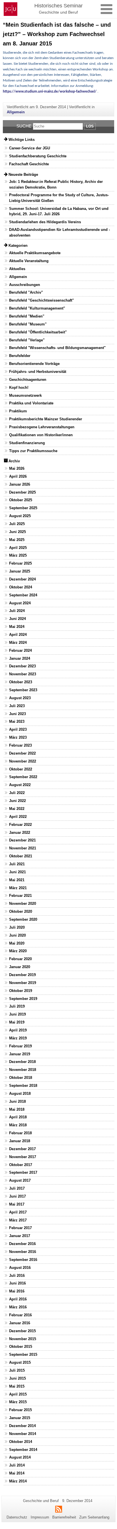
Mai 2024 (16, 626)
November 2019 (22, 983)
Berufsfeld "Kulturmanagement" (37, 308)
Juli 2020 (17, 927)
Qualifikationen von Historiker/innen (41, 435)
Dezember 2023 (22, 666)
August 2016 (20, 1267)
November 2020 (22, 903)
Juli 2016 (17, 1275)
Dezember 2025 (22, 492)
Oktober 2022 (20, 769)
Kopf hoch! (18, 387)
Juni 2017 (17, 1196)
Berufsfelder (19, 356)
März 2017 (18, 1220)
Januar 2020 (19, 967)
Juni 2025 (17, 532)
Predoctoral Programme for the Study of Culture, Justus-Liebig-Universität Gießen (59, 197)
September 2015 (23, 1354)
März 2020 (18, 951)
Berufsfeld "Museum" (28, 324)
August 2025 (20, 516)
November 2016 (22, 1252)
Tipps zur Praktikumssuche (33, 451)
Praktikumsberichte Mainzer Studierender (45, 419)
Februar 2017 (20, 1228)
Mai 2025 (16, 540)
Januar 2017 (19, 1236)
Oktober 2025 (20, 500)
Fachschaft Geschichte (29, 164)
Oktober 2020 (20, 911)
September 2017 (23, 1172)
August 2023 (20, 698)
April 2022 (18, 816)
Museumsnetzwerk (25, 395)
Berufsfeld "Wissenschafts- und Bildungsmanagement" (57, 348)
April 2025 (18, 548)
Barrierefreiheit (64, 1517)
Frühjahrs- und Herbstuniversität (37, 371)
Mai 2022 (16, 809)
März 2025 (18, 555)
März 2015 (18, 1402)
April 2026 (18, 476)
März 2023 (18, 737)
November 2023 (22, 674)
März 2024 (18, 642)
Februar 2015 (20, 1410)
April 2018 (18, 1117)
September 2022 (23, 777)
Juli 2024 (17, 611)
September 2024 (23, 595)
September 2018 (23, 1085)
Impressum (40, 1517)
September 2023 (23, 690)
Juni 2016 (17, 1283)
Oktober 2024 (20, 587)
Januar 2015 (19, 1418)
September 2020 (23, 919)
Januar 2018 (19, 1141)
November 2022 (22, 761)
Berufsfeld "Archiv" (26, 292)
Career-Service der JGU (29, 148)
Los (90, 126)
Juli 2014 (17, 1465)
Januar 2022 (19, 832)
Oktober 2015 (20, 1346)
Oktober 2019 (20, 991)
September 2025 (23, 508)
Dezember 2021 (22, 840)
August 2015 (20, 1362)
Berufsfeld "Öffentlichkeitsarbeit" (38, 332)
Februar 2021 (20, 895)
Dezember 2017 (22, 1149)
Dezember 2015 (22, 1331)
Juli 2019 (17, 1006)
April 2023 (18, 729)
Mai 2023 (16, 721)
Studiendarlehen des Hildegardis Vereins (45, 222)
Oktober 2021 (20, 856)
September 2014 (23, 1449)
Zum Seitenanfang (94, 1517)
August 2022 (20, 785)
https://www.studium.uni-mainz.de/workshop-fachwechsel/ (50, 91)
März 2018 (18, 1125)
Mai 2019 (16, 1022)
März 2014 (18, 1481)
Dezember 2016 (22, 1244)
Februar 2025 (20, 563)
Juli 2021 (17, 864)
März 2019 (18, 1038)
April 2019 (18, 1030)
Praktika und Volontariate (31, 403)
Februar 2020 (20, 959)
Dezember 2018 (22, 1062)
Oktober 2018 (20, 1077)
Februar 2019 (20, 1046)
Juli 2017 (17, 1188)
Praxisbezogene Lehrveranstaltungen (41, 427)
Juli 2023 (17, 706)
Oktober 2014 (20, 1442)
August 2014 (20, 1457)
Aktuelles (17, 269)
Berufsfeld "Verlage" (27, 340)
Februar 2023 (20, 745)
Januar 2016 (19, 1323)
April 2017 (18, 1212)
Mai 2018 (16, 1109)
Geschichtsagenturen (27, 379)
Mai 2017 (16, 1204)
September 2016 (23, 1260)
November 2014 (22, 1434)
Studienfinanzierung (27, 443)
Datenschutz (17, 1517)
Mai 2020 (16, 943)
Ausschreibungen (24, 285)
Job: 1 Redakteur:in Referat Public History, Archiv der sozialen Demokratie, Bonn (56, 184)
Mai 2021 (16, 880)
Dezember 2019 (22, 975)
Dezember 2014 (22, 1426)
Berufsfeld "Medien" (26, 316)
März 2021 (18, 888)
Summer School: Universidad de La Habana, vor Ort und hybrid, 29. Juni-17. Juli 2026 (58, 211)
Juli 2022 (17, 793)
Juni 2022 (17, 801)
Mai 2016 (16, 1291)
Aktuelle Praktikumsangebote (34, 253)
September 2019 (23, 999)
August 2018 (20, 1093)
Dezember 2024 (22, 579)
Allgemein (16, 112)
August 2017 (20, 1180)
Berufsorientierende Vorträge (34, 364)
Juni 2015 (17, 1378)
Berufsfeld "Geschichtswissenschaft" (41, 300)
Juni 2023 (17, 714)
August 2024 (20, 603)
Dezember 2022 (22, 753)
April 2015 (18, 1394)
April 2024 (18, 634)
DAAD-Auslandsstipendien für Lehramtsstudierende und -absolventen (59, 232)
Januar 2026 (19, 484)
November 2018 (22, 1070)
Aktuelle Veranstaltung (29, 261)
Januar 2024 (19, 658)
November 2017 (22, 1157)
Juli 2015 (17, 1370)
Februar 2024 (20, 650)
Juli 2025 (17, 524)
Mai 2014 (16, 1473)
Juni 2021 (17, 872)
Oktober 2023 (20, 682)
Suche (24, 126)
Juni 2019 (17, 1014)
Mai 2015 (16, 1386)
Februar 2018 (20, 1133)
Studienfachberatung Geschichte (37, 156)
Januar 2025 (19, 571)
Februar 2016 (20, 1315)
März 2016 (18, 1307)
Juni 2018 (17, 1101)
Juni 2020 (17, 935)
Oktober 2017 (20, 1165)
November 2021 (22, 848)
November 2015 (22, 1339)
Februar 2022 (20, 824)
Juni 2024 (17, 619)
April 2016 (18, 1299)
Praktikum (18, 411)
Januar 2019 (19, 1054)
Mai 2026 (16, 468)
